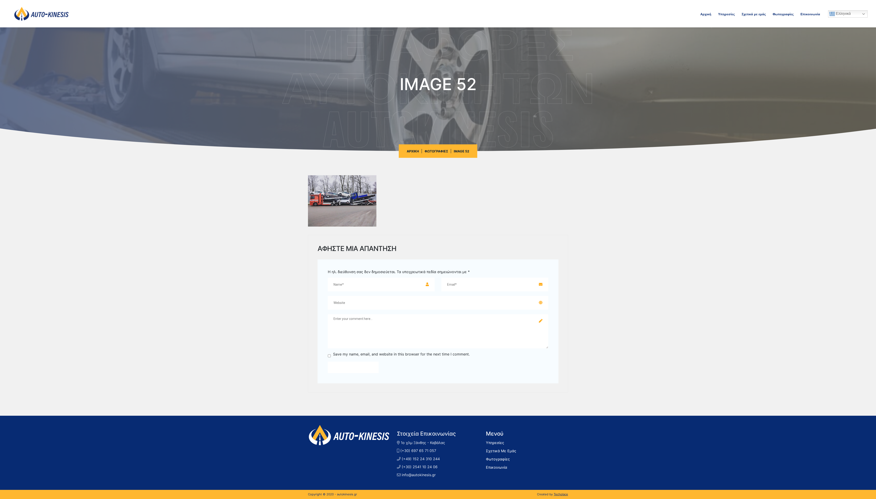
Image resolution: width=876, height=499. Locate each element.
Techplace (561, 494)
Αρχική (705, 13)
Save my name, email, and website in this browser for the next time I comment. (401, 354)
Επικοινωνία (810, 13)
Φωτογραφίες (783, 13)
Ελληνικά (843, 14)
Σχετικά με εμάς (754, 13)
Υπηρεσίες (726, 13)
